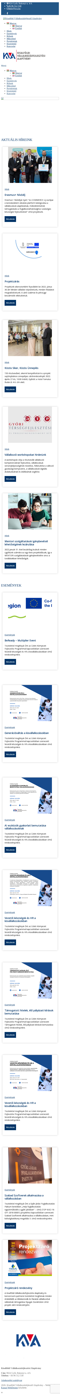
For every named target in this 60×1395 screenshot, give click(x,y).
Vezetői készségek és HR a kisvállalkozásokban (20, 919)
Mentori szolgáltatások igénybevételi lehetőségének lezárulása (26, 543)
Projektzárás (12, 281)
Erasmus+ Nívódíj (15, 194)
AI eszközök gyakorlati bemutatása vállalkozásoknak (25, 827)
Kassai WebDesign (9, 1388)
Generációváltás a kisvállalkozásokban (27, 733)
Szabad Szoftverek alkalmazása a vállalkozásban (24, 1197)
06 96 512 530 (15, 6)
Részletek (10, 219)
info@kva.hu (15, 8)
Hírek (7, 189)
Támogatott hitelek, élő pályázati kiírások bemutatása (29, 1012)
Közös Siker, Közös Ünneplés (21, 368)
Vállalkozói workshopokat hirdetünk (25, 454)
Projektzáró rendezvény (18, 1288)
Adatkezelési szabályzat (11, 1380)
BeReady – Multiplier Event (20, 640)
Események (10, 634)
